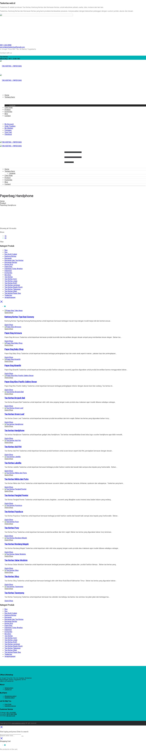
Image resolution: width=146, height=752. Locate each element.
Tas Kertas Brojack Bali (15, 398)
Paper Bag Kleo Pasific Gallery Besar (21, 382)
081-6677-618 (10, 716)
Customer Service (10, 706)
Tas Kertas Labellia (13, 463)
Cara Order (9, 175)
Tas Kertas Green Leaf (14, 414)
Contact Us (8, 689)
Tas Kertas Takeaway (13, 289)
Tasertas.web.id (9, 698)
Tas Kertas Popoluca (14, 511)
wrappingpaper (10, 297)
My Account (9, 124)
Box (6, 250)
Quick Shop (9, 313)
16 (5, 236)
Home (7, 169)
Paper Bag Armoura (13, 333)
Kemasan (8, 258)
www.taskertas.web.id (18, 723)
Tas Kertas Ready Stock (13, 287)
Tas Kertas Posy (12, 528)
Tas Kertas (9, 277)
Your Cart (8, 132)
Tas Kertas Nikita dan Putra (16, 479)
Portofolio (8, 180)
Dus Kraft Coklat (11, 254)
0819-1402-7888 (12, 714)
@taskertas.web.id (10, 696)
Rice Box (8, 275)
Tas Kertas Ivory (11, 279)
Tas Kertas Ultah (11, 291)
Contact (8, 184)
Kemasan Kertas (11, 262)
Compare (8, 130)
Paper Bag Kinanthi (13, 365)
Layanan (12, 173)
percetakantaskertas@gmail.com (12, 47)
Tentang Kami (10, 171)
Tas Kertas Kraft (11, 283)
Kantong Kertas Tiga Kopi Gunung (19, 317)
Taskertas (8, 295)
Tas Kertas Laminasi (12, 285)
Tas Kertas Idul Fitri (13, 447)
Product (7, 178)
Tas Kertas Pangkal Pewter (16, 495)
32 (5, 238)
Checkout (8, 134)
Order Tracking (10, 126)
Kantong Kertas (10, 256)
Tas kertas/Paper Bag (13, 293)
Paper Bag (8, 267)
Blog (6, 182)
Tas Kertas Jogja (11, 281)
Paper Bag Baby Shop (14, 349)
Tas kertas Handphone (14, 430)
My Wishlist (9, 128)
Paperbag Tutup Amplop (14, 269)
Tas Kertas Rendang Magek (17, 544)
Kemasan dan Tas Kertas (14, 260)
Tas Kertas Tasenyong (14, 593)
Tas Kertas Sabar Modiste (16, 560)
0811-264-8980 (5, 45)
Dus (6, 252)
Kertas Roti (9, 264)
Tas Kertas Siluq (12, 576)
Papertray (8, 271)
